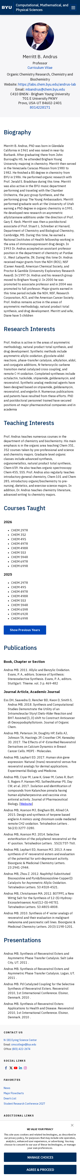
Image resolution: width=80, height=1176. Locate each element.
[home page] (7, 7)
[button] (72, 1125)
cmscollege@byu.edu (23, 1044)
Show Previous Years (25, 630)
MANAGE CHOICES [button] (40, 1157)
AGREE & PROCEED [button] (40, 1169)
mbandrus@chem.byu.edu (45, 89)
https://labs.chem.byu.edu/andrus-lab (47, 84)
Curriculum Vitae (40, 67)
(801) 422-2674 (21, 1049)
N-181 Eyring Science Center (20, 1040)
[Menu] (73, 7)
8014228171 (40, 107)
